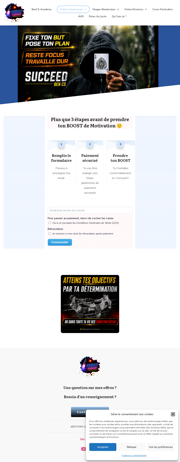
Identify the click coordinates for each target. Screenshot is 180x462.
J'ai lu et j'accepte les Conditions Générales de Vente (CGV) (85, 222)
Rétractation (55, 228)
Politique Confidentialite (134, 455)
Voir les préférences (161, 447)
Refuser (131, 447)
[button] (173, 414)
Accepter (102, 447)
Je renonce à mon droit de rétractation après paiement (82, 233)
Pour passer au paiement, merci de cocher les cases (81, 218)
